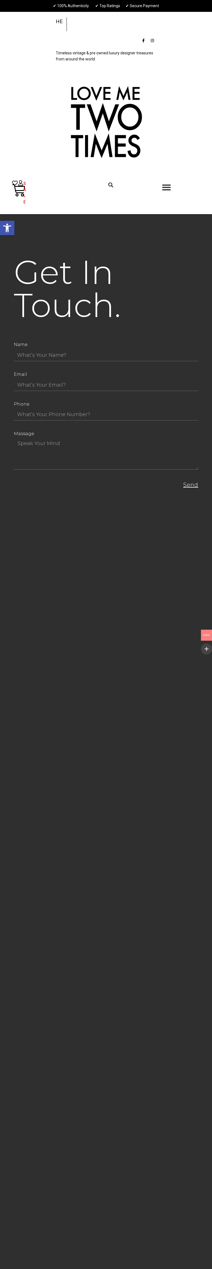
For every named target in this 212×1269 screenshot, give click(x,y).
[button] (7, 228)
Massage (24, 433)
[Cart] (19, 190)
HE (59, 21)
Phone (22, 404)
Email (20, 374)
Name (21, 344)
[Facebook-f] (143, 40)
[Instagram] (152, 40)
